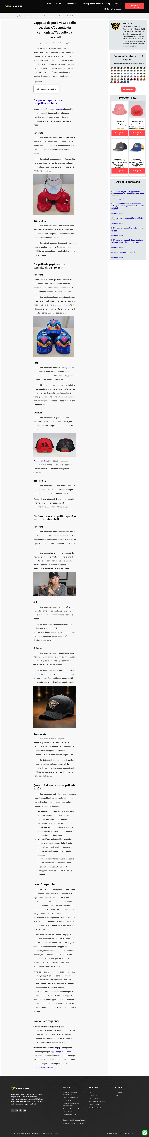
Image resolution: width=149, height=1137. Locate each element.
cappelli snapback (56, 109)
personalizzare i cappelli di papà (46, 1068)
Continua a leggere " (117, 199)
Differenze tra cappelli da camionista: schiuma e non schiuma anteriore (127, 241)
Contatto (117, 4)
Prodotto (70, 4)
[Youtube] (24, 1110)
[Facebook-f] (12, 1110)
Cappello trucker (40, 461)
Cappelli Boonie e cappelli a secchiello (127, 218)
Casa (49, 4)
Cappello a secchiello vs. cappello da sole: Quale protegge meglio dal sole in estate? (127, 205)
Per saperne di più (119, 133)
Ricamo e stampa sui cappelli (123, 252)
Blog (108, 4)
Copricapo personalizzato (90, 4)
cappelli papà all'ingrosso (60, 1052)
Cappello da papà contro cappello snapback (49, 101)
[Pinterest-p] (20, 1110)
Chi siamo (59, 4)
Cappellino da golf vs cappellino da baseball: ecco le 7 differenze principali (127, 192)
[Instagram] (16, 1110)
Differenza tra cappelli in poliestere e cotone (127, 229)
